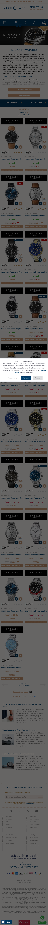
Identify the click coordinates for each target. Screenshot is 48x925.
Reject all (38, 378)
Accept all (26, 378)
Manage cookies (12, 378)
